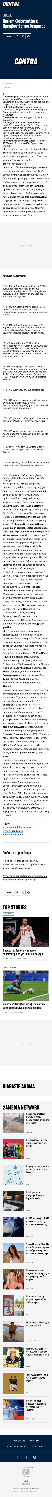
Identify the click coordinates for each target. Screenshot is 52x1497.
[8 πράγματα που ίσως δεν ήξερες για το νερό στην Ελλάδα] (13, 1175)
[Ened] (26, 1483)
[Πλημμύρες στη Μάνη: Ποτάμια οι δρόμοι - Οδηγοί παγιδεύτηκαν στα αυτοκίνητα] (13, 1123)
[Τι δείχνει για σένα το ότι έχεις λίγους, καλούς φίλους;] (13, 1383)
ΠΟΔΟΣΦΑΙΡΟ (10, 967)
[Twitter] (23, 36)
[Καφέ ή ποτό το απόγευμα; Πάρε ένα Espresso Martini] (13, 1201)
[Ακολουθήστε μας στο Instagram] (34, 1457)
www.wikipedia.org (13, 831)
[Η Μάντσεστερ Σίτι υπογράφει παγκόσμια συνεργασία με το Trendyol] (13, 1409)
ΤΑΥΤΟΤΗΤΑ (34, 1441)
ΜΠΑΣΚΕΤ (8, 914)
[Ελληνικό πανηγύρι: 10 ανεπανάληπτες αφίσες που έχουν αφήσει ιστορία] (13, 1357)
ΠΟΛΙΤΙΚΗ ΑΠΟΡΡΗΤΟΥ (17, 1446)
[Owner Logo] (26, 1473)
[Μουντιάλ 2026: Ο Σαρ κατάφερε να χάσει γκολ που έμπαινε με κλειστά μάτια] (26, 985)
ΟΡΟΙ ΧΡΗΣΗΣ (19, 1441)
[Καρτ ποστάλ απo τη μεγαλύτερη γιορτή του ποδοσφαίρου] (13, 1305)
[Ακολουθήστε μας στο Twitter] (26, 1457)
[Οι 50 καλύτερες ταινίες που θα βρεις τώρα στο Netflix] (13, 1149)
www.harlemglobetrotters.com (19, 827)
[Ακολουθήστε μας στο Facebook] (17, 1457)
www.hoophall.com (13, 834)
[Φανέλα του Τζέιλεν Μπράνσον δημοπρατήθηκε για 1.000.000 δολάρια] (26, 932)
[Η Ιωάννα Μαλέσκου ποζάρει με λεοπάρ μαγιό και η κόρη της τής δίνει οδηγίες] (13, 1279)
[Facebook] (17, 36)
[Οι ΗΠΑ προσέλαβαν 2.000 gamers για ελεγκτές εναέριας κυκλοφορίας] (13, 1227)
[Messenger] (28, 36)
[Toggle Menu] (48, 4)
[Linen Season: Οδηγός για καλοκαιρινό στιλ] (13, 1331)
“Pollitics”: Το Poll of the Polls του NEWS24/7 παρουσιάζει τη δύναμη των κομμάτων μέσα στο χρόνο (24, 864)
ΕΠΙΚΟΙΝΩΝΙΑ (38, 1446)
